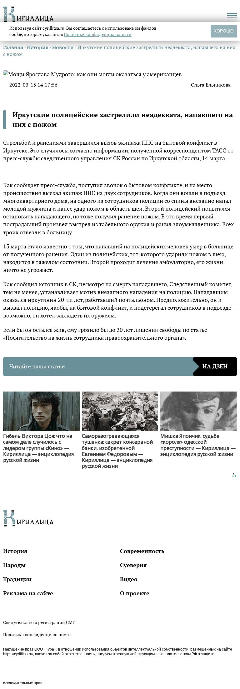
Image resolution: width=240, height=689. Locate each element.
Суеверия (133, 565)
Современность (142, 551)
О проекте (134, 593)
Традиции (17, 579)
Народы (14, 565)
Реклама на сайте (28, 593)
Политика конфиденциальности (37, 634)
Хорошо (224, 30)
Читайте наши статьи (118, 366)
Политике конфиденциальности (98, 34)
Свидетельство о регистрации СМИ (39, 622)
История (15, 551)
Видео (129, 579)
